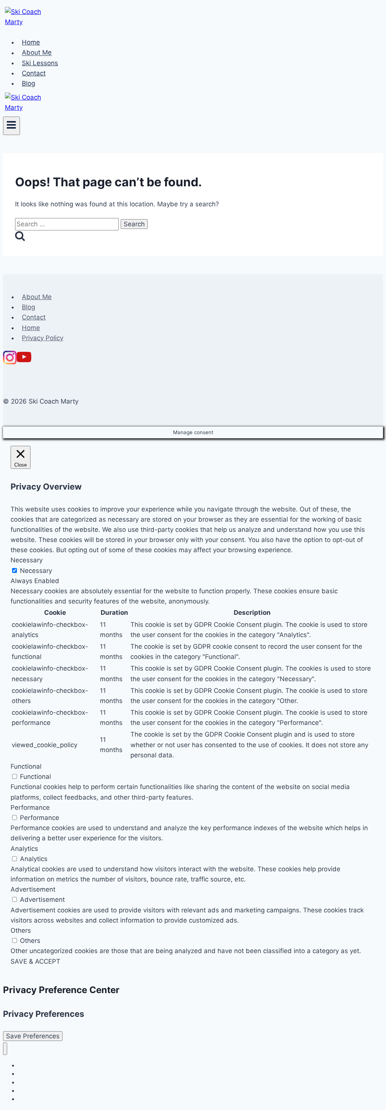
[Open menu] (11, 126)
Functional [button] (26, 766)
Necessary (36, 570)
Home (31, 42)
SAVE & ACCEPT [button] (35, 961)
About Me (37, 53)
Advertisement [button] (33, 889)
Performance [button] (30, 807)
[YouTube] (24, 362)
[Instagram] (10, 362)
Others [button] (21, 930)
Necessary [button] (27, 560)
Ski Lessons (40, 63)
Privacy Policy (42, 338)
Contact (34, 73)
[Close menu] (5, 1048)
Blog (28, 83)
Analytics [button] (24, 848)
